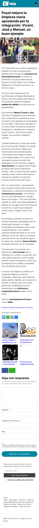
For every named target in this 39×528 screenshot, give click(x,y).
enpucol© (7, 502)
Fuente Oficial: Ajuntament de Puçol (17, 307)
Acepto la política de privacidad (20, 480)
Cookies (22, 500)
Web (3, 432)
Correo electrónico (11, 421)
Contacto (30, 500)
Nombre (6, 410)
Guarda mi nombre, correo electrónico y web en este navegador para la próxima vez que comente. (19, 446)
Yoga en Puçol (24, 506)
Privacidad (13, 500)
